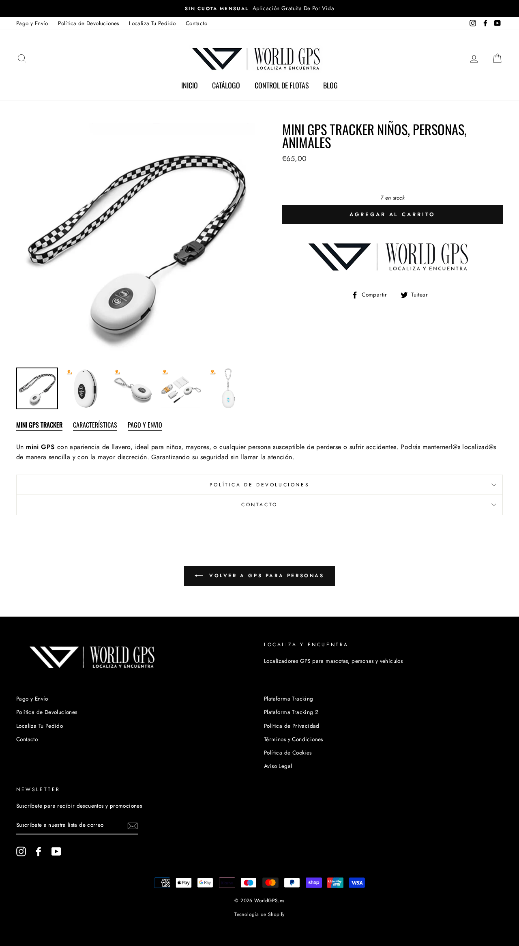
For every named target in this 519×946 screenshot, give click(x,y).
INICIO (189, 85)
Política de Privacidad (292, 726)
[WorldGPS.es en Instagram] (21, 851)
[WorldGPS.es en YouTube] (56, 851)
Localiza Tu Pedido (152, 23)
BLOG (330, 85)
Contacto (196, 23)
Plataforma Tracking (288, 698)
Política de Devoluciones (88, 23)
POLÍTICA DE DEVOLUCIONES (259, 484)
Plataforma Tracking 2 (291, 712)
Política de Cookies (288, 752)
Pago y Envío (32, 23)
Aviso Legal (278, 766)
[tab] (39, 426)
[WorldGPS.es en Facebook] (38, 851)
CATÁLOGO (226, 85)
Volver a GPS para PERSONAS (265, 575)
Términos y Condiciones (293, 739)
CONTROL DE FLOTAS (282, 85)
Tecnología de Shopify (259, 914)
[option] (259, 8)
